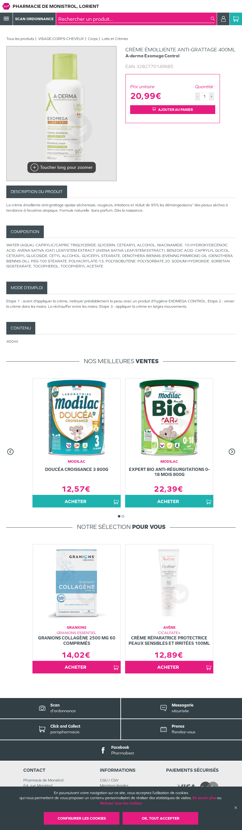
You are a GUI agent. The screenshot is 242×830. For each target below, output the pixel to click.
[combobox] (134, 19)
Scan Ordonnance (34, 19)
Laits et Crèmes (115, 39)
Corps (93, 39)
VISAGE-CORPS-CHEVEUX (61, 39)
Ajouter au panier (175, 110)
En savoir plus (204, 798)
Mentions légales (114, 785)
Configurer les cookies (82, 818)
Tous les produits (20, 39)
